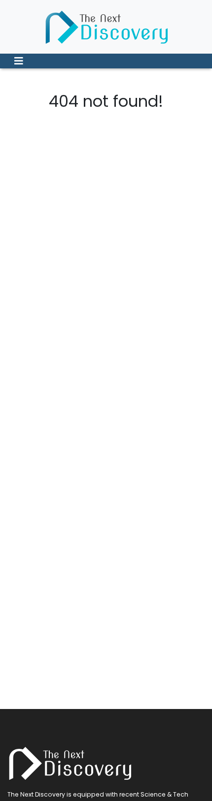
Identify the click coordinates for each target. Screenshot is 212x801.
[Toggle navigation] (19, 61)
